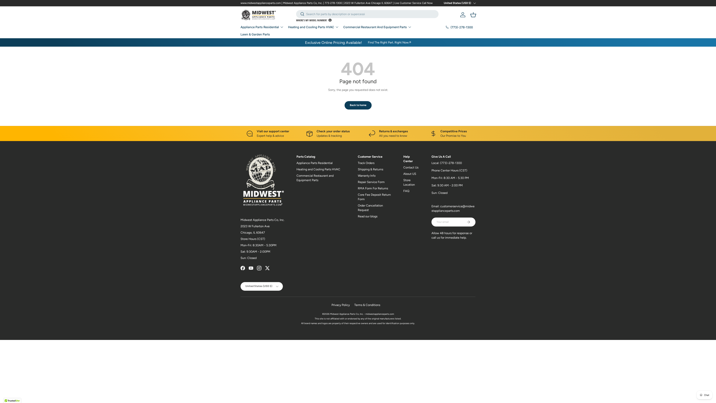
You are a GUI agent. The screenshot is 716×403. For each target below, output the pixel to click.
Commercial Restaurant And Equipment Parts (375, 27)
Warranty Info (367, 175)
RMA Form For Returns (373, 188)
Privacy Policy (341, 305)
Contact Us (410, 167)
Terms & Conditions (367, 305)
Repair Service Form (371, 182)
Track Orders (366, 163)
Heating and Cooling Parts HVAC (311, 27)
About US (409, 174)
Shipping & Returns (370, 169)
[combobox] (367, 14)
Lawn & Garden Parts (255, 34)
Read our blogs (367, 216)
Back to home (358, 105)
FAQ (406, 191)
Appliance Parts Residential (260, 27)
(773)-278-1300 (451, 163)
